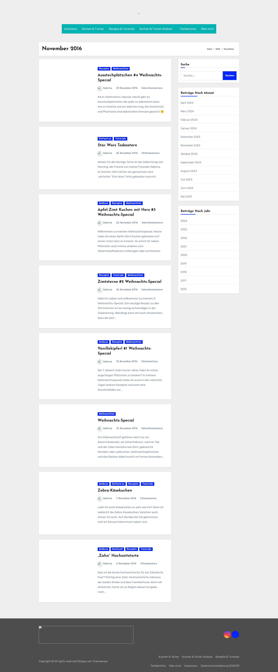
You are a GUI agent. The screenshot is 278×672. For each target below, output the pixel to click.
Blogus (82, 661)
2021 (184, 246)
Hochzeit (117, 549)
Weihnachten (120, 68)
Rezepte (104, 68)
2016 (184, 289)
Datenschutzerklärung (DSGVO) (220, 665)
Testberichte (188, 29)
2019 (184, 263)
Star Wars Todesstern (117, 145)
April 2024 (187, 102)
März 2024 (187, 111)
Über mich (207, 29)
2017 (184, 280)
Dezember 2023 (190, 136)
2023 (184, 229)
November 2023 (190, 145)
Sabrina (107, 88)
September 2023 (191, 162)
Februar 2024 (189, 119)
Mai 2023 (186, 196)
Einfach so (105, 138)
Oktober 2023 (189, 153)
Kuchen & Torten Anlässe (156, 29)
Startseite (70, 29)
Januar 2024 (189, 128)
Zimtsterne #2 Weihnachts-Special (129, 282)
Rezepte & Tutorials (122, 29)
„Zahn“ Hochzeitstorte (118, 556)
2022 (184, 238)
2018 (184, 272)
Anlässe (103, 203)
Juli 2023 (186, 179)
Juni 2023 (187, 188)
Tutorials (120, 138)
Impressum (191, 665)
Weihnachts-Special (116, 421)
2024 (184, 220)
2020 (184, 255)
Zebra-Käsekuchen (115, 491)
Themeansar (100, 661)
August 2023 (189, 171)
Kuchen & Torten (93, 29)
